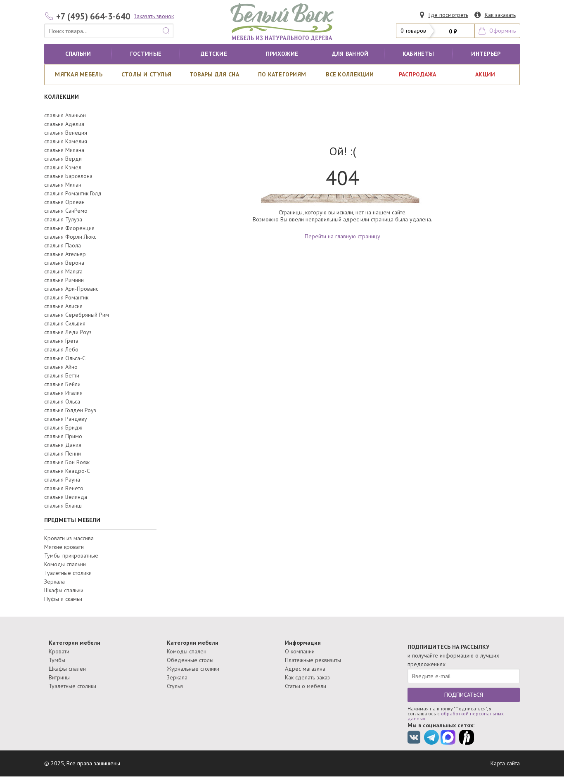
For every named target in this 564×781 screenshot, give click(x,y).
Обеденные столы (190, 660)
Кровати (59, 651)
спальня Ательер (65, 254)
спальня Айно (61, 366)
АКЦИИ (485, 74)
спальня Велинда (65, 497)
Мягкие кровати (64, 547)
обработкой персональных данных (456, 716)
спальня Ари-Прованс (71, 288)
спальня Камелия (65, 141)
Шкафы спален (67, 668)
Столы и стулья (146, 74)
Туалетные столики (68, 573)
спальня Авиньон (65, 115)
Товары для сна (214, 74)
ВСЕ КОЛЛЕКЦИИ (350, 74)
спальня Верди (63, 158)
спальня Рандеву (65, 419)
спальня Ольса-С (64, 358)
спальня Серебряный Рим (76, 314)
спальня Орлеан (64, 202)
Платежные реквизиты (313, 660)
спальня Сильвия (64, 323)
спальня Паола (62, 245)
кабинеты (418, 53)
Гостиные (145, 53)
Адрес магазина (305, 668)
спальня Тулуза (63, 219)
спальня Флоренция (69, 228)
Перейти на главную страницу (342, 236)
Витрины (59, 677)
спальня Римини (64, 280)
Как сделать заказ (307, 677)
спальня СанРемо (66, 210)
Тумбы (57, 660)
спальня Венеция (65, 132)
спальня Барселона (68, 176)
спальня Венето (63, 488)
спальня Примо (63, 436)
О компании (300, 651)
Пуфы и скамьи (63, 599)
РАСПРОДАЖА (417, 74)
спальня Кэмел (62, 167)
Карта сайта (505, 763)
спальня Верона (64, 262)
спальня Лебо (61, 349)
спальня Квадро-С (67, 471)
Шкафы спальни (63, 590)
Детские (214, 53)
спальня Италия (63, 392)
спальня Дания (62, 445)
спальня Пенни (62, 453)
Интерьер (485, 53)
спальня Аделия (64, 124)
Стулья (175, 686)
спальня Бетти (61, 375)
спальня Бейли (62, 384)
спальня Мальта (63, 271)
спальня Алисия (63, 306)
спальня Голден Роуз (70, 410)
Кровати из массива (69, 538)
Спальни (78, 53)
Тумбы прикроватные (71, 555)
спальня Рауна (62, 479)
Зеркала (54, 581)
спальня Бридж (63, 427)
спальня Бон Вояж (67, 462)
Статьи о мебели (305, 686)
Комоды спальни (65, 564)
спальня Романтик (66, 297)
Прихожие (282, 53)
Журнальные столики (193, 668)
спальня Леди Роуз (68, 332)
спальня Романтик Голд (73, 193)
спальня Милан (62, 184)
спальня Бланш (63, 505)
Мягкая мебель (78, 74)
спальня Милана (64, 150)
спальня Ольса (62, 401)
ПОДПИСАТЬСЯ (463, 694)
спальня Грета (61, 340)
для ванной (350, 53)
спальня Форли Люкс (70, 236)
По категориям (282, 74)
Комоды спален (186, 651)
